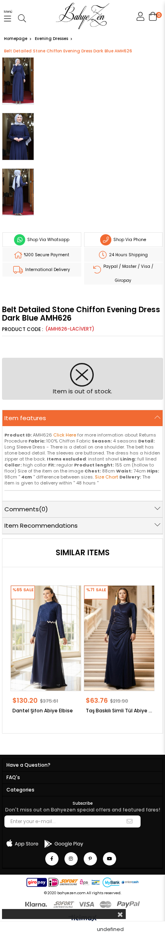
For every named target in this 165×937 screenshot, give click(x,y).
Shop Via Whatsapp (47, 240)
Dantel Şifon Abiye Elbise (42, 710)
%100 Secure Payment (46, 255)
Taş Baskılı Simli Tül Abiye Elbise (119, 710)
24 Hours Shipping (128, 255)
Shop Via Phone (129, 240)
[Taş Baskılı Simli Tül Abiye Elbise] (119, 638)
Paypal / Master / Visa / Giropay (127, 273)
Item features (25, 418)
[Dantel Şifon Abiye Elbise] (46, 638)
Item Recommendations (41, 525)
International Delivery (47, 270)
